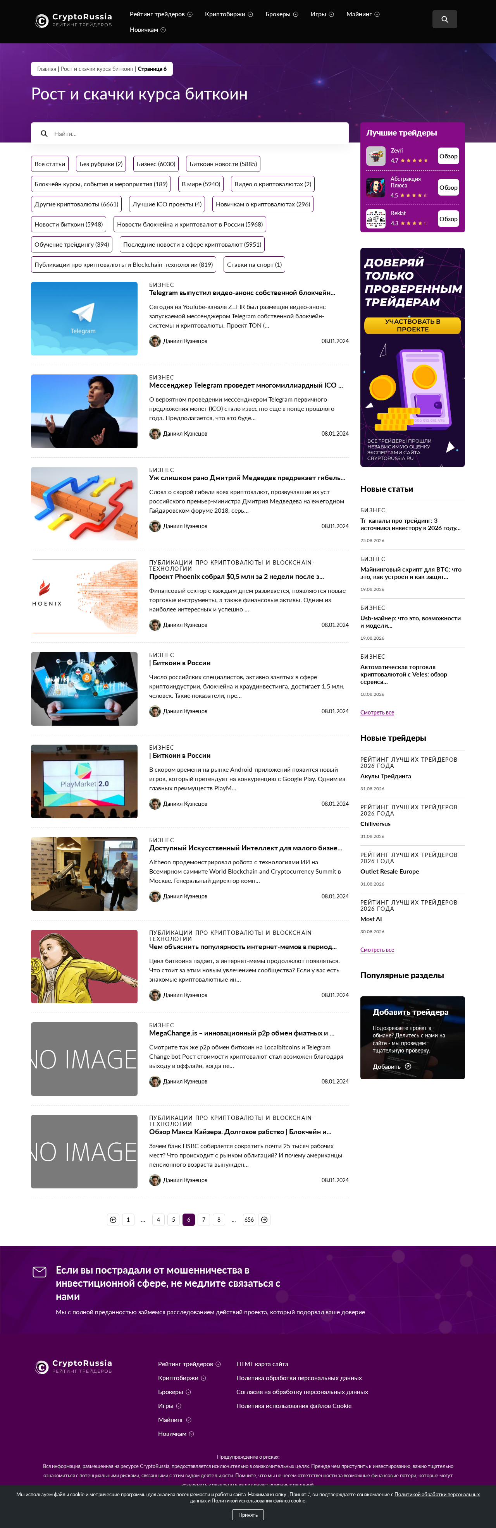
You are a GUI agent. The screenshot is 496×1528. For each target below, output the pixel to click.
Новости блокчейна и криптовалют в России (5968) (190, 224)
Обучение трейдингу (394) (71, 244)
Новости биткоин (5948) (68, 224)
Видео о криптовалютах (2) (272, 183)
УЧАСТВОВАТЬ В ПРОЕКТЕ (413, 325)
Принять (248, 1515)
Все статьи (49, 163)
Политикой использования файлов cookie (258, 1500)
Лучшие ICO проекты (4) (167, 204)
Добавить (387, 1066)
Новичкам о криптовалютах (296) (263, 204)
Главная (46, 68)
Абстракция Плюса (406, 182)
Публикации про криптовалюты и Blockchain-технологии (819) (123, 264)
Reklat (398, 213)
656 (249, 1219)
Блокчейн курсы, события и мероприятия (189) (100, 183)
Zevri (397, 150)
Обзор (448, 156)
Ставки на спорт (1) (254, 264)
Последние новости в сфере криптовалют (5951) (192, 244)
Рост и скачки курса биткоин (97, 68)
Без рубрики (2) (100, 163)
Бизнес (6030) (156, 163)
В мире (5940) (201, 183)
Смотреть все (377, 712)
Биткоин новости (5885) (223, 163)
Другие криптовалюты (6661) (76, 204)
